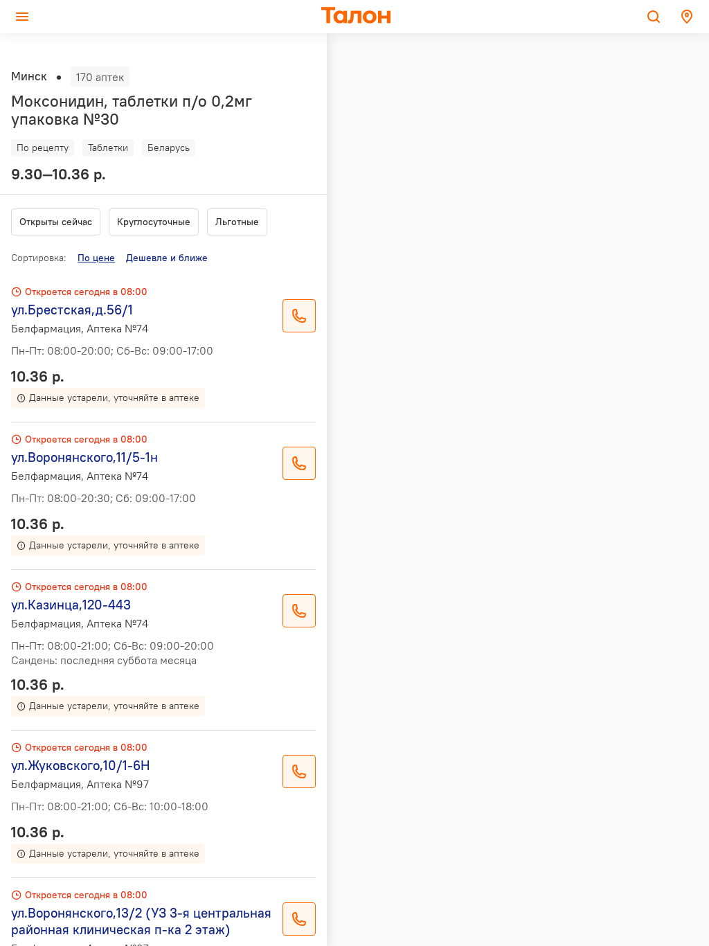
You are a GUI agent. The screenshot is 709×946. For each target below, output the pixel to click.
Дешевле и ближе (167, 257)
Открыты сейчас (55, 221)
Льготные (237, 221)
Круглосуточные (153, 221)
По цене (96, 257)
